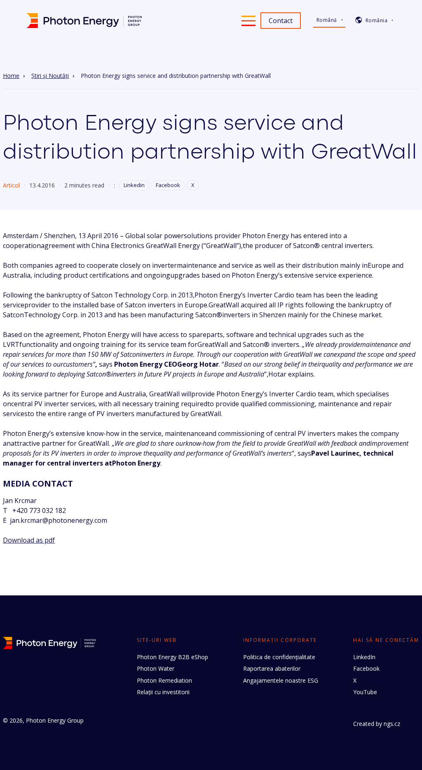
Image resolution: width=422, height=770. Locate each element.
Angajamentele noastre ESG (280, 680)
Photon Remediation (164, 680)
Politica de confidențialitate (279, 657)
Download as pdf (29, 540)
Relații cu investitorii (163, 692)
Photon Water (155, 668)
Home (11, 76)
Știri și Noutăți (50, 76)
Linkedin (134, 185)
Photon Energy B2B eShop (172, 657)
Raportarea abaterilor (271, 668)
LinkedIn (364, 657)
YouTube (365, 692)
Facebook (168, 185)
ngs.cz (392, 724)
